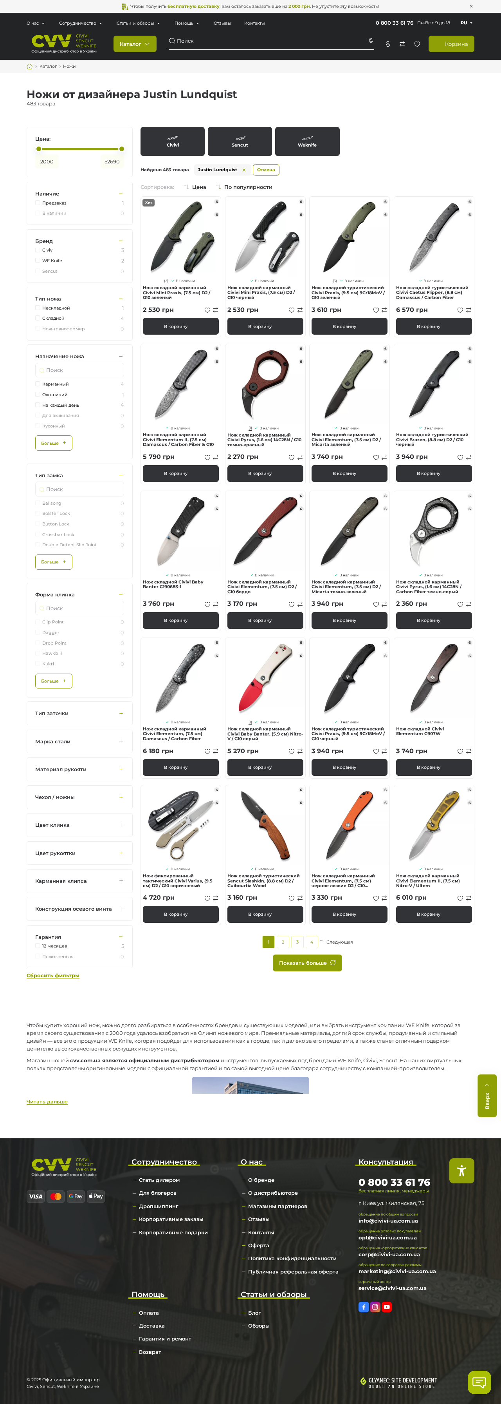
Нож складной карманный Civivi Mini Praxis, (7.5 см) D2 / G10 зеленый (176, 292)
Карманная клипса (61, 881)
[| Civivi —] (64, 43)
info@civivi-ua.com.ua (388, 1220)
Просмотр (181, 237)
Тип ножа (48, 299)
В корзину (175, 326)
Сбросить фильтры (53, 975)
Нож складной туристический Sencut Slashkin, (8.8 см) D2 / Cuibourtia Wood (263, 880)
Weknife (307, 141)
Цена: (42, 139)
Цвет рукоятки (55, 853)
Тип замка (49, 475)
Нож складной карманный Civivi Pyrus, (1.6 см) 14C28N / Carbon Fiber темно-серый (428, 587)
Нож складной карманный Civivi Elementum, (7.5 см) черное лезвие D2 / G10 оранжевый (343, 880)
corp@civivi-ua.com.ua (389, 1254)
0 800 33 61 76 (394, 23)
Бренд (44, 241)
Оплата (149, 1313)
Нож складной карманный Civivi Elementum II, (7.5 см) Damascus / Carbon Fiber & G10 (178, 439)
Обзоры (259, 1325)
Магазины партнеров (277, 1206)
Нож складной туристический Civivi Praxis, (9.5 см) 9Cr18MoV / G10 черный (348, 733)
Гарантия (48, 937)
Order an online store (402, 1386)
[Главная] (30, 66)
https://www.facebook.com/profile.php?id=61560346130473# (364, 1307)
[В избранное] (207, 310)
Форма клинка (55, 594)
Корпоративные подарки (173, 1232)
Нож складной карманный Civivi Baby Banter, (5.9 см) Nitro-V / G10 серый (265, 733)
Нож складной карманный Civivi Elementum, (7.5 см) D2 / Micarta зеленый (346, 439)
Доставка (152, 1325)
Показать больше (303, 963)
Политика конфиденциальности (292, 1258)
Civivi (173, 141)
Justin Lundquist (217, 169)
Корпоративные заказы (171, 1219)
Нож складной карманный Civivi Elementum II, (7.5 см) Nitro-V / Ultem (428, 880)
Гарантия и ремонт (165, 1338)
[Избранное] (417, 44)
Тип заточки (51, 713)
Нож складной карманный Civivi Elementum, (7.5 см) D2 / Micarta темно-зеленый (346, 587)
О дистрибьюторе (273, 1193)
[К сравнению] (216, 310)
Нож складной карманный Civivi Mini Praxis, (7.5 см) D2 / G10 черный (261, 292)
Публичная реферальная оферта (293, 1271)
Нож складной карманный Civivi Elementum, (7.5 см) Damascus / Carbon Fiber (174, 733)
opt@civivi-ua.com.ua (388, 1237)
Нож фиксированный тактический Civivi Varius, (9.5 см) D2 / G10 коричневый (178, 880)
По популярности (248, 187)
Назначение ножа (59, 356)
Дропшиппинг (158, 1206)
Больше (50, 443)
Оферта (258, 1245)
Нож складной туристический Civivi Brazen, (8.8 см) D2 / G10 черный (432, 439)
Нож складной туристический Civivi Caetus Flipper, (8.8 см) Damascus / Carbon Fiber (432, 292)
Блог (254, 1313)
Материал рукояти (61, 769)
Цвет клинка (52, 825)
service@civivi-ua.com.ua (393, 1288)
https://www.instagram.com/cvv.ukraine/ (375, 1307)
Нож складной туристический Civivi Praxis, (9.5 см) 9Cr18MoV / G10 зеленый (348, 292)
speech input (371, 41)
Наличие (47, 194)
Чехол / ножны (55, 797)
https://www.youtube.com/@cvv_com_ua (387, 1307)
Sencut (240, 141)
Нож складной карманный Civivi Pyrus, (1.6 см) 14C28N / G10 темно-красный (264, 440)
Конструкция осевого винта (73, 909)
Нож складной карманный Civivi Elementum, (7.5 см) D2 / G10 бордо (262, 587)
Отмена (266, 169)
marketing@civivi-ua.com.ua (397, 1271)
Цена (199, 187)
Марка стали (52, 741)
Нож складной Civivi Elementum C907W (420, 731)
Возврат (150, 1352)
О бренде (261, 1180)
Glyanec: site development (403, 1380)
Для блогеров (158, 1193)
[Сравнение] (402, 44)
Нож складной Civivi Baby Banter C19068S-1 (173, 584)
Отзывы (222, 23)
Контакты (254, 23)
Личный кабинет (388, 44)
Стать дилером (159, 1180)
